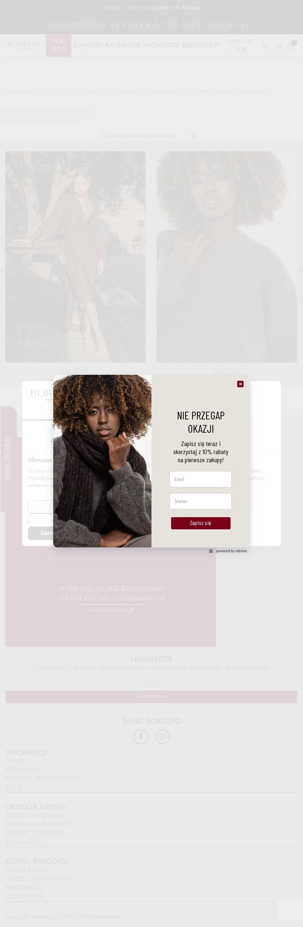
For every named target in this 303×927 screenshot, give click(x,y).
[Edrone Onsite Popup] (151, 463)
